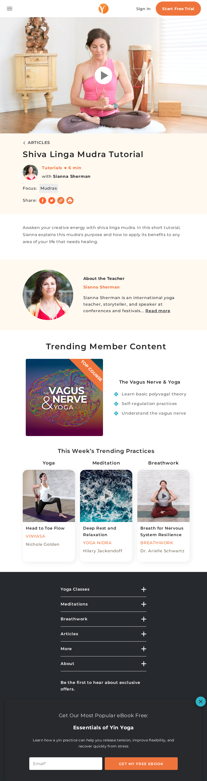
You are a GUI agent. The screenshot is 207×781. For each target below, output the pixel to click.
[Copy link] (60, 200)
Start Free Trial (178, 8)
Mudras (48, 188)
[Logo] (103, 9)
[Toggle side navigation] (9, 8)
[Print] (69, 200)
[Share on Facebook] (42, 200)
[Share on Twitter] (51, 200)
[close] (201, 702)
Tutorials (52, 167)
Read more (157, 310)
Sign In (143, 8)
